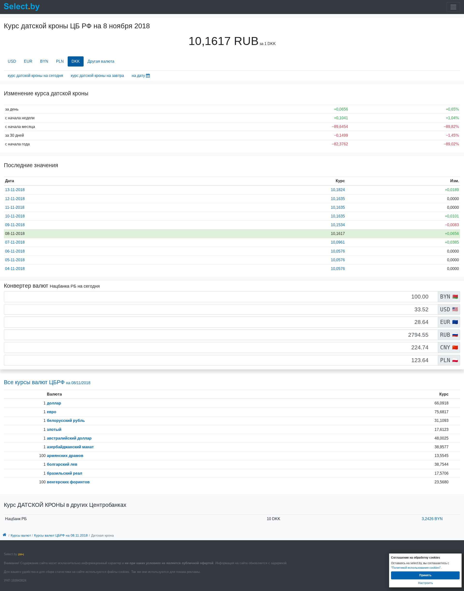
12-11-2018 (15, 199)
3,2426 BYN (432, 519)
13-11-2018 (15, 190)
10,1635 (338, 199)
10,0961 (338, 242)
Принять (425, 575)
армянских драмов (65, 456)
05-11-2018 (15, 260)
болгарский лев (62, 464)
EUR (28, 61)
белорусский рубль (66, 421)
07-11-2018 (15, 242)
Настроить (425, 583)
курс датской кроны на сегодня (35, 76)
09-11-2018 (15, 225)
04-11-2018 (15, 269)
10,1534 (338, 225)
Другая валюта (100, 61)
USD (12, 61)
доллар (54, 403)
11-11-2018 (14, 207)
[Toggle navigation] (453, 7)
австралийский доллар (69, 438)
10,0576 (338, 251)
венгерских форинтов (68, 482)
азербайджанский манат (70, 447)
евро (51, 412)
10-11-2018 (15, 216)
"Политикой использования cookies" (416, 567)
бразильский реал (64, 473)
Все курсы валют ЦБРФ (47, 382)
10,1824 (338, 190)
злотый (54, 429)
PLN (60, 61)
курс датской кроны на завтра (97, 76)
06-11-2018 (15, 251)
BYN (44, 61)
